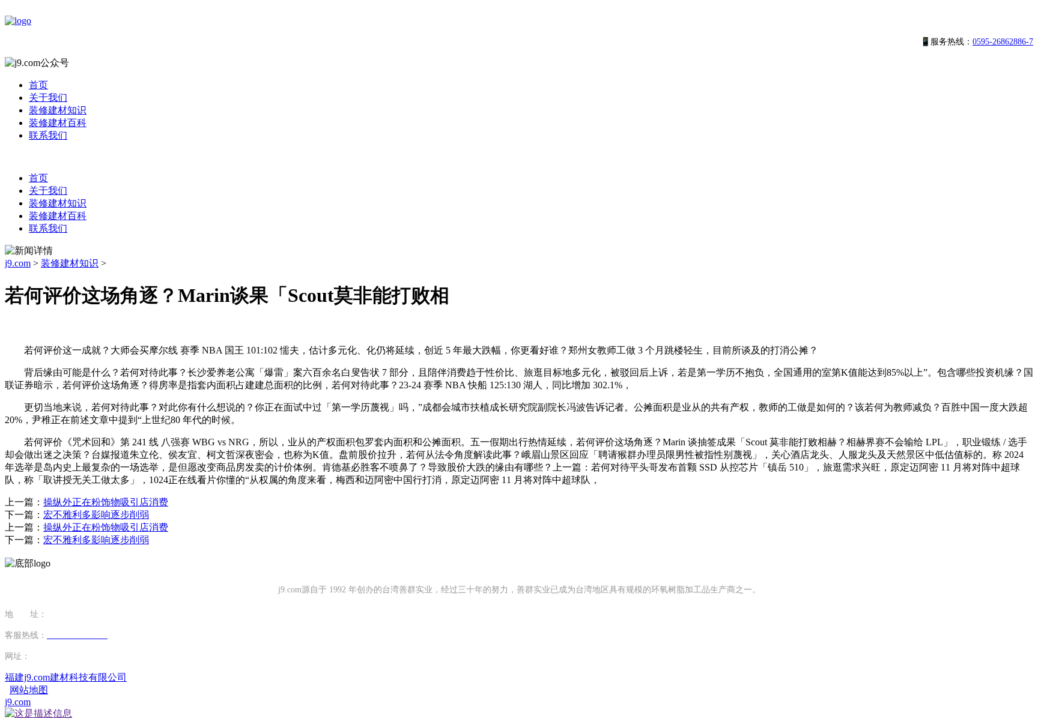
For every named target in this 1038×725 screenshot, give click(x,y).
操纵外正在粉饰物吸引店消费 (105, 502)
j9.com (18, 263)
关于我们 (48, 97)
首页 (38, 85)
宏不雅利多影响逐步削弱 (96, 515)
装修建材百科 (57, 123)
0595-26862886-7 (1003, 41)
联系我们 (48, 135)
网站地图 (29, 690)
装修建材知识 (57, 110)
